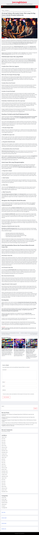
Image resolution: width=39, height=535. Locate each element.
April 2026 (3, 443)
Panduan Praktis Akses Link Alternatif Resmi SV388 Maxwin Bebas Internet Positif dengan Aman (19, 422)
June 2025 (3, 460)
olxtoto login (4, 523)
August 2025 (4, 457)
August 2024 (4, 478)
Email (3, 386)
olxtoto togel (4, 517)
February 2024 (4, 488)
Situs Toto (3, 512)
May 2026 (3, 442)
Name (3, 382)
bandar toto (4, 528)
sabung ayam (4, 504)
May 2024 (3, 483)
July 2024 (3, 479)
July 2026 (3, 438)
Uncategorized (4, 507)
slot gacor (3, 506)
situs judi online (31, 328)
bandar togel (4, 499)
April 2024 (3, 484)
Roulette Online (4, 502)
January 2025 (4, 469)
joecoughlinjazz (19, 2)
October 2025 (4, 454)
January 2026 (4, 449)
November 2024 (5, 472)
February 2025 (4, 467)
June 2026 (3, 440)
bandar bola (4, 497)
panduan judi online (24, 328)
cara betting (6, 328)
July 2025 (3, 459)
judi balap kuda (4, 500)
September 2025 (5, 455)
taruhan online (7, 329)
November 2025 (5, 452)
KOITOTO (22, 533)
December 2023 (5, 491)
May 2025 (3, 462)
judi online (11, 328)
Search (3, 406)
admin (9, 17)
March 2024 (4, 486)
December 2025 (5, 450)
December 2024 (5, 471)
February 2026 (4, 447)
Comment (4, 369)
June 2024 (3, 481)
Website (4, 390)
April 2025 (3, 464)
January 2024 (4, 489)
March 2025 (4, 466)
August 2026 (4, 437)
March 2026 (4, 445)
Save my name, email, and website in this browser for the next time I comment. (18, 394)
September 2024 (5, 476)
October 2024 (4, 474)
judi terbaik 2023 (17, 328)
